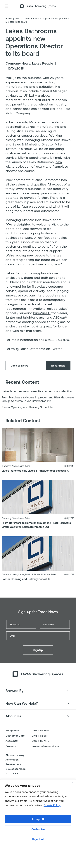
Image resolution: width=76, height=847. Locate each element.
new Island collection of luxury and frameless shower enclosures (37, 166)
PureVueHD (42, 313)
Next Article (58, 365)
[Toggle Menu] (6, 6)
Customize (38, 829)
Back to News (19, 365)
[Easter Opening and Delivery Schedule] (38, 553)
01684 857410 (40, 740)
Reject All (38, 839)
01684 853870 (41, 730)
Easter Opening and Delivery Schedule (26, 579)
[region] (38, 813)
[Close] (72, 782)
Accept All (38, 819)
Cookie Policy (52, 805)
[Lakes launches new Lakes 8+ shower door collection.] (38, 444)
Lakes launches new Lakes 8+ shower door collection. (35, 470)
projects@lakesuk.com (46, 745)
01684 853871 (40, 735)
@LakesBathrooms (30, 349)
